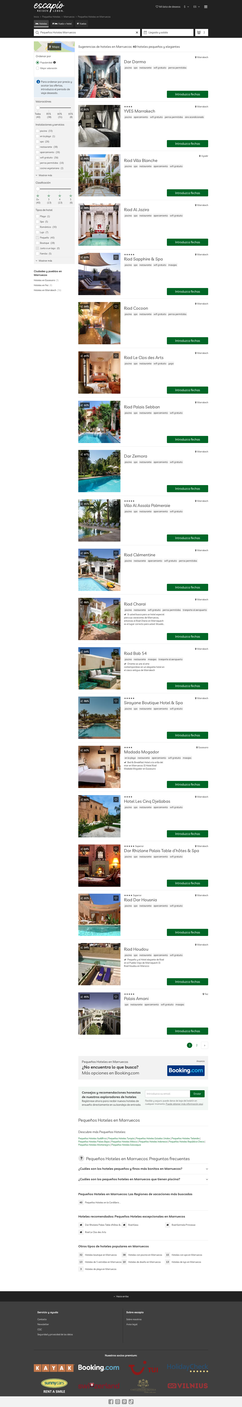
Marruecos (69, 16)
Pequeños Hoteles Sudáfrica (92, 1138)
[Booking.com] (98, 1367)
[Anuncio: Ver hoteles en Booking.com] (186, 1070)
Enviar (197, 1093)
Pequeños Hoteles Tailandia (185, 1138)
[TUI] (143, 1368)
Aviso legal (131, 1324)
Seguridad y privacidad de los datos (55, 1334)
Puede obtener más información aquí (184, 1103)
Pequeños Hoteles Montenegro (94, 1144)
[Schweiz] (98, 1386)
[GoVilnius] (187, 1385)
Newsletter (43, 1324)
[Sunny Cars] (54, 1386)
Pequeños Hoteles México (124, 1141)
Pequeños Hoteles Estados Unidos (153, 1138)
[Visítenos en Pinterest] (124, 1401)
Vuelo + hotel (65, 23)
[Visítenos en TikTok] (131, 1401)
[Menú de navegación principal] (205, 6)
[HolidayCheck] (187, 1368)
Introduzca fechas (187, 94)
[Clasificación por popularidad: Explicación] (54, 62)
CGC (39, 1329)
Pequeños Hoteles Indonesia (153, 1141)
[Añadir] (116, 60)
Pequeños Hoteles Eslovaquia (126, 1144)
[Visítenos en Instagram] (117, 1401)
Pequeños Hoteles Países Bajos (94, 1141)
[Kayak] (54, 1368)
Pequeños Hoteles (51, 16)
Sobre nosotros (134, 1319)
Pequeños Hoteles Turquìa (121, 1138)
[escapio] (49, 6)
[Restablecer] (137, 32)
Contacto (42, 1319)
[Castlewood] (143, 1386)
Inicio (36, 16)
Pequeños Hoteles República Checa (186, 1141)
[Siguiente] (204, 1045)
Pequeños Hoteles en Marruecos (94, 16)
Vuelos (83, 23)
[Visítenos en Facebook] (110, 1401)
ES (194, 6)
